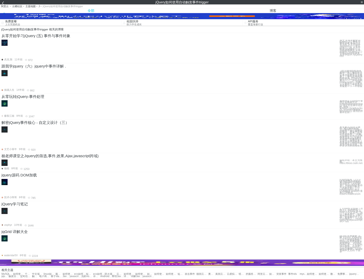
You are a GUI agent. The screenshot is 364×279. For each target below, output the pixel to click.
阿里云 (5, 6)
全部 (91, 10)
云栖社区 (17, 6)
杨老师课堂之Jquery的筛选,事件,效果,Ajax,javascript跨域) (50, 156)
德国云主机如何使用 (202, 274)
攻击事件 (190, 274)
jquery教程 (5, 276)
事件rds (292, 274)
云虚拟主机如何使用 (232, 274)
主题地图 (30, 6)
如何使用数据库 (129, 274)
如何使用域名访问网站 (141, 274)
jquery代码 (355, 274)
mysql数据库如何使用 (303, 274)
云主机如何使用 (120, 274)
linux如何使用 (49, 274)
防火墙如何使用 (110, 274)
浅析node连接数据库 (87, 276)
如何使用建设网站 (68, 274)
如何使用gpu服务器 (324, 274)
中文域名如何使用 (38, 274)
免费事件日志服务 (343, 274)
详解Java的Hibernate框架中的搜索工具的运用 (136, 276)
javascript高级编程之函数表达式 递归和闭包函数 (75, 276)
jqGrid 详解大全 (14, 232)
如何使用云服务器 (160, 274)
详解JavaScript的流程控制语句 (96, 276)
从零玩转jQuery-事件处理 (22, 97)
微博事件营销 (333, 274)
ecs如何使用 (80, 274)
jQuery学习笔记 (14, 204)
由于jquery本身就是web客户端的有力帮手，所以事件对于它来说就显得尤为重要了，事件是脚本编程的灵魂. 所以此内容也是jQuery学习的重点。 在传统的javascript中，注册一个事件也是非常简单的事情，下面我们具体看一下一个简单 (351, 78)
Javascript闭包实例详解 (66, 276)
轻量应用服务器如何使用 (242, 274)
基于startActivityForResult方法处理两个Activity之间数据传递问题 (56, 276)
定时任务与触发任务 (26, 276)
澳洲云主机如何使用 (211, 274)
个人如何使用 (28, 274)
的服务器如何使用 (251, 274)
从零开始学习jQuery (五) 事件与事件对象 (35, 36)
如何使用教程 (19, 274)
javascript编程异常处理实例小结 (148, 276)
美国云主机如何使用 (221, 274)
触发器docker (35, 276)
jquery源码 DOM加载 (19, 175)
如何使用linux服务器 (312, 274)
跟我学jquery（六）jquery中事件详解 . (33, 66)
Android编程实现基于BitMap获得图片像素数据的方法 (106, 276)
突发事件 (281, 274)
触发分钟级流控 (14, 276)
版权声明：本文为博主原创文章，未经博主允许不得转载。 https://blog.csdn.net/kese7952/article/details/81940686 (351, 162)
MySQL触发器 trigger (7, 274)
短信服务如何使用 (181, 274)
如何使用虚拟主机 (150, 274)
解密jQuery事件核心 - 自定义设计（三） (35, 123)
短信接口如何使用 (89, 274)
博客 (273, 10)
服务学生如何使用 (59, 274)
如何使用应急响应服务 (171, 274)
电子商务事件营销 (45, 276)
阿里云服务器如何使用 (263, 274)
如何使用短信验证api (272, 274)
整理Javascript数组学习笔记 (117, 276)
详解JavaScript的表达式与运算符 (127, 276)
